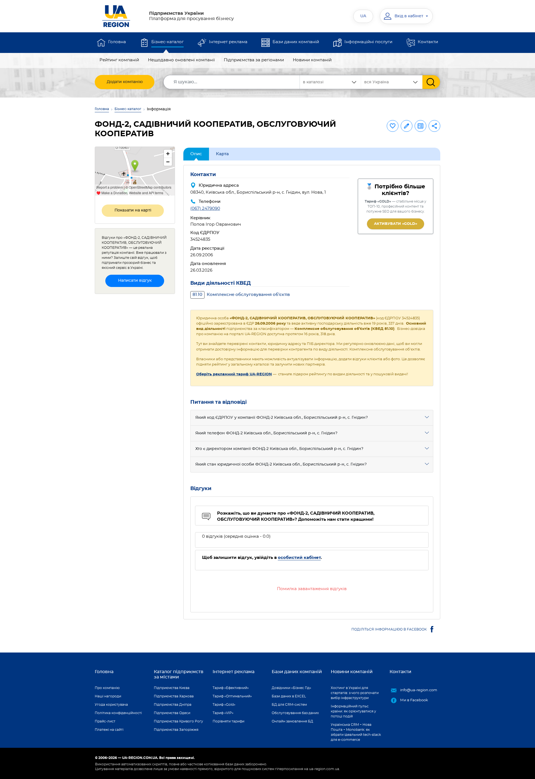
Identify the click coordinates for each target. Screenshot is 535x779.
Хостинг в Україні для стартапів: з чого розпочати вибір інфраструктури (355, 693)
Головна (117, 42)
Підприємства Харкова (174, 696)
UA (363, 16)
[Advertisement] (135, 382)
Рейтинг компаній (119, 60)
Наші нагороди (108, 696)
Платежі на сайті (109, 729)
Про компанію (107, 688)
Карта (222, 154)
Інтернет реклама (228, 42)
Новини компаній (312, 60)
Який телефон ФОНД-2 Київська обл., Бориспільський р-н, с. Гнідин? (266, 433)
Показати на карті (133, 210)
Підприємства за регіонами (254, 60)
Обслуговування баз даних (295, 713)
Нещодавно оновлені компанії (181, 60)
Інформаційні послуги (368, 42)
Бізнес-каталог (167, 42)
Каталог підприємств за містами (178, 674)
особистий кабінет (299, 558)
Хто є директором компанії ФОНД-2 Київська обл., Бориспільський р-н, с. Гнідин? (279, 449)
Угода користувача (111, 704)
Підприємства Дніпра (172, 704)
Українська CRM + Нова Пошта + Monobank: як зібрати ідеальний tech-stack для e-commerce (356, 732)
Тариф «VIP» (223, 713)
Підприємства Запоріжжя (176, 729)
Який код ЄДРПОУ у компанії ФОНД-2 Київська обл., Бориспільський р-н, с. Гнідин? (281, 418)
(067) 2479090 (205, 208)
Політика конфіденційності (118, 713)
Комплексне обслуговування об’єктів (241, 295)
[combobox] (391, 82)
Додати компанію (125, 82)
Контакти (428, 42)
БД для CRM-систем (289, 704)
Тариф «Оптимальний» (232, 696)
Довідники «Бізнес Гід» (291, 688)
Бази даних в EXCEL (289, 696)
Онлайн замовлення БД (292, 721)
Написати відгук (135, 281)
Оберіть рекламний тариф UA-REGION (234, 374)
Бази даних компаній (296, 42)
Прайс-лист (105, 721)
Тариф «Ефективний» (231, 688)
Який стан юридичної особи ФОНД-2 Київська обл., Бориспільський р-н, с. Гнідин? (281, 464)
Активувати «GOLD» (395, 224)
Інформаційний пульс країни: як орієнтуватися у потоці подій (353, 711)
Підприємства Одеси (172, 713)
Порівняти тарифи (228, 721)
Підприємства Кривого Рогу (178, 721)
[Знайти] (431, 82)
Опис (196, 154)
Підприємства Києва (171, 688)
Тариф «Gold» (224, 704)
